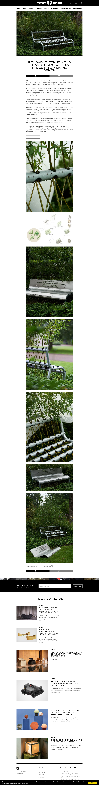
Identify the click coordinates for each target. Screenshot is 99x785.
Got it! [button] (92, 782)
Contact (41, 770)
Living (41, 605)
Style (46, 8)
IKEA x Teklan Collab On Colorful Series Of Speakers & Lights (65, 713)
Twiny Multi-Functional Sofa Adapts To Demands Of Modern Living (48, 632)
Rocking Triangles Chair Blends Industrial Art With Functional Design (48, 610)
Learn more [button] (25, 783)
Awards (41, 777)
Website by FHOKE (19, 773)
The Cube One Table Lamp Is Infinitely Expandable (66, 741)
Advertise (42, 772)
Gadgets (39, 8)
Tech (31, 8)
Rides (25, 8)
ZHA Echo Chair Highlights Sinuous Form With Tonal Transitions (66, 654)
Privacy (41, 775)
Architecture (66, 8)
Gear (18, 8)
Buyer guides (77, 8)
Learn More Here (33, 137)
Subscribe (77, 586)
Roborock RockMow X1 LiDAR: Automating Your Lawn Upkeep (64, 683)
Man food (54, 8)
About (41, 767)
